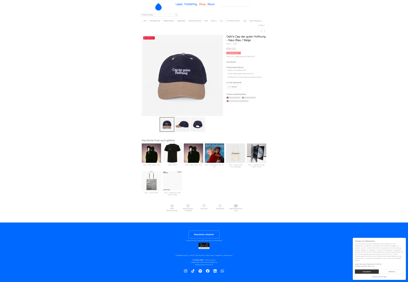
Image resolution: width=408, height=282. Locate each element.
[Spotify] (262, 5)
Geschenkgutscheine (235, 209)
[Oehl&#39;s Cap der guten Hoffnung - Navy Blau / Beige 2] (198, 124)
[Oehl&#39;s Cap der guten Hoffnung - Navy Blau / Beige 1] (182, 124)
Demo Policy (210, 255)
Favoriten (204, 208)
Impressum (219, 255)
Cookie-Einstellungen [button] (379, 277)
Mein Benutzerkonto (172, 209)
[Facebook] (208, 271)
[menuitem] (261, 31)
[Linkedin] (215, 271)
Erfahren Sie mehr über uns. (364, 266)
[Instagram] (257, 5)
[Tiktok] (193, 271)
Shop (228, 44)
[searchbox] (159, 15)
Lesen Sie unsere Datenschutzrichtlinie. (368, 264)
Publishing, (190, 4)
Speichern (150, 38)
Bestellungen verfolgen (188, 209)
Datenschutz (228, 255)
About (211, 4)
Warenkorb (220, 208)
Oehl (235, 44)
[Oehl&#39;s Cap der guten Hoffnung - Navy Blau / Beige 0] (167, 124)
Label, (179, 4)
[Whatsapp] (222, 271)
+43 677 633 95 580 (196, 255)
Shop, (202, 4)
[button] (261, 25)
